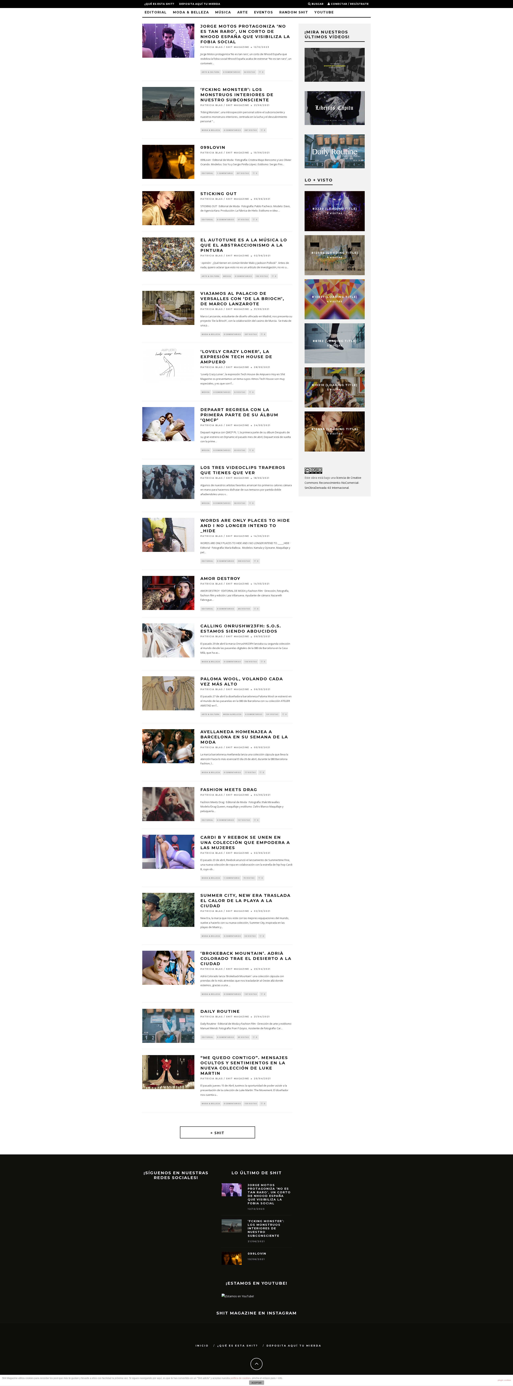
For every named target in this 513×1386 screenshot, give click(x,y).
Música (223, 12)
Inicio (202, 1345)
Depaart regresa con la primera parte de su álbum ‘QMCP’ (239, 414)
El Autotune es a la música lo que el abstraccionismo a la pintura (243, 245)
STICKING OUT (218, 193)
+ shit (217, 1132)
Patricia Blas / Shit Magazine (224, 47)
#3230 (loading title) (334, 208)
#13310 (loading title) (334, 385)
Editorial (156, 12)
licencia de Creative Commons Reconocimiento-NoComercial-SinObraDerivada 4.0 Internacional (333, 483)
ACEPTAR (256, 1383)
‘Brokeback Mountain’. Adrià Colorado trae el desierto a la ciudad (245, 958)
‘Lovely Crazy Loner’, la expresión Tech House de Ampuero (236, 356)
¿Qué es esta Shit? (159, 3)
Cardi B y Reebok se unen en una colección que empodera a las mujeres (245, 842)
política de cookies (240, 1378)
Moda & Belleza (191, 12)
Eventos (263, 12)
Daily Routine (220, 1011)
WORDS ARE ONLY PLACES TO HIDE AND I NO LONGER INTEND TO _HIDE (245, 525)
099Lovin (212, 147)
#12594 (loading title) (334, 252)
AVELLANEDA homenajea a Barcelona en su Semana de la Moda (244, 737)
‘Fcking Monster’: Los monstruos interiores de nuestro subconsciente (237, 94)
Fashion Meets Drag (228, 789)
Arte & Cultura (210, 72)
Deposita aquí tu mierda (199, 3)
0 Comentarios (231, 72)
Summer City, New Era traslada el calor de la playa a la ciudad (245, 900)
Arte (242, 12)
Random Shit (293, 12)
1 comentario (225, 173)
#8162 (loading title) (335, 341)
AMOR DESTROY (220, 578)
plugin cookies (504, 1380)
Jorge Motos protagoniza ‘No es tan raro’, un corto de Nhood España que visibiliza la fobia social (269, 1194)
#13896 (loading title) (334, 429)
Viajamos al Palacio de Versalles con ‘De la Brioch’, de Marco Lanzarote (242, 298)
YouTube (324, 12)
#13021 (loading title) (334, 296)
